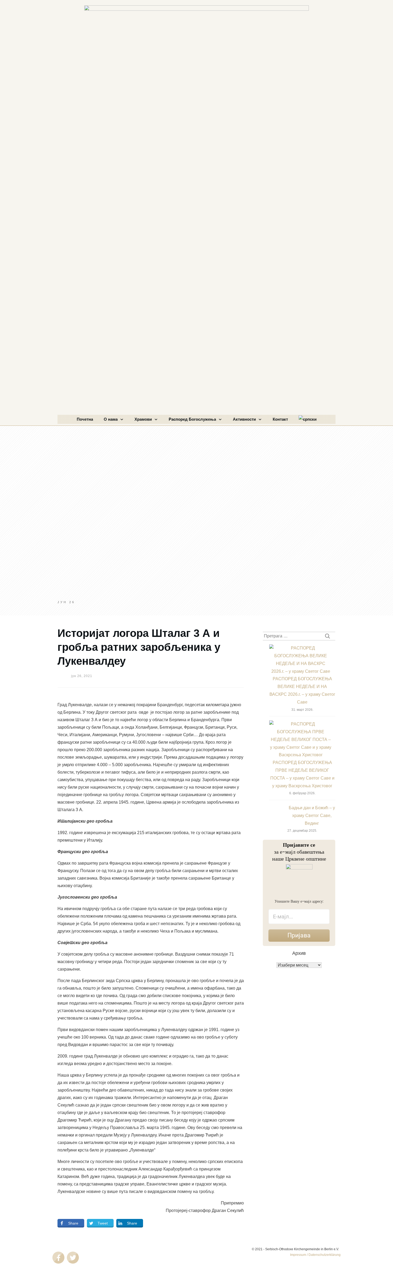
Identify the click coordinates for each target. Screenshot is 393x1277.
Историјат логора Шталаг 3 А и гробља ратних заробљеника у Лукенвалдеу (138, 647)
